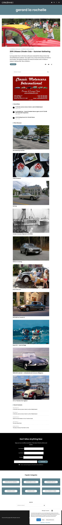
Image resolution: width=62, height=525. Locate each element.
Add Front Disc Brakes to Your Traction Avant (23, 418)
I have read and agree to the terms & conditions (31, 465)
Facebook (29, 518)
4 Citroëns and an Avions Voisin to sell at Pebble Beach (25, 409)
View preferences (50, 519)
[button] (52, 510)
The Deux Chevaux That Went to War (21, 427)
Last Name (21, 453)
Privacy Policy (47, 522)
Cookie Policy (42, 522)
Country (21, 457)
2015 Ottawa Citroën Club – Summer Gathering (30, 51)
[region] (31, 88)
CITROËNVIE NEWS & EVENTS (27, 49)
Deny (43, 519)
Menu (59, 2)
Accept (38, 519)
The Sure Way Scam (17, 423)
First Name (21, 448)
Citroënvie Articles (15, 49)
